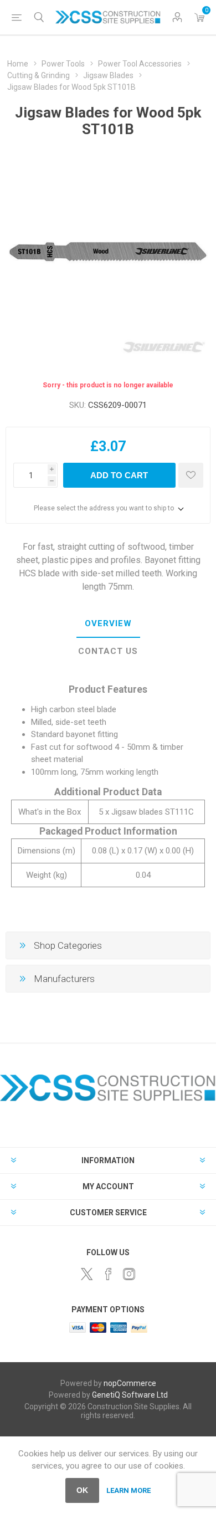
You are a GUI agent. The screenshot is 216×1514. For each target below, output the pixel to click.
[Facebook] (108, 1274)
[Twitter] (87, 1274)
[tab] (108, 624)
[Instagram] (129, 1274)
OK (82, 1490)
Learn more (128, 1490)
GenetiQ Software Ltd (130, 1394)
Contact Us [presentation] (108, 651)
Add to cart (119, 475)
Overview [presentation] (108, 623)
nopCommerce (130, 1383)
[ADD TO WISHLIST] (190, 475)
